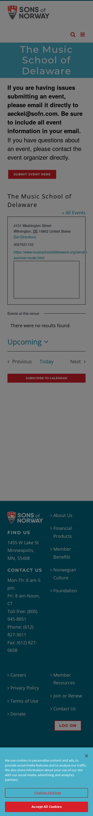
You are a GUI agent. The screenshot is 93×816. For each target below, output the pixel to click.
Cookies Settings (47, 793)
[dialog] (46, 781)
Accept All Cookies (46, 806)
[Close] (86, 756)
